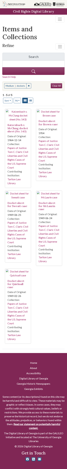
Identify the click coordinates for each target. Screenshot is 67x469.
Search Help (9, 76)
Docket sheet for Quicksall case (15, 284)
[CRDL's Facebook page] (27, 459)
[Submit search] (33, 71)
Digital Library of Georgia (33, 378)
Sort (7, 100)
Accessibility (33, 373)
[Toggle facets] (60, 46)
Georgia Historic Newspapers (33, 383)
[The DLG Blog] (33, 459)
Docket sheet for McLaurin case (47, 206)
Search (47, 57)
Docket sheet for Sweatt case (17, 204)
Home (33, 362)
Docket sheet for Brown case (48, 122)
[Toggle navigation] (59, 19)
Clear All (56, 85)
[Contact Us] (39, 459)
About (33, 367)
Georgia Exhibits (33, 388)
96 (18, 100)
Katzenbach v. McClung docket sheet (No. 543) (17, 128)
